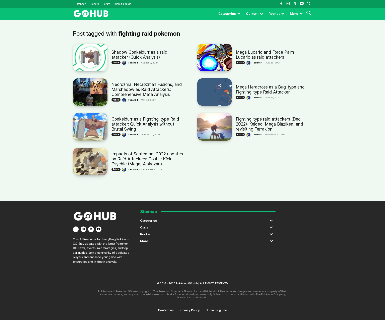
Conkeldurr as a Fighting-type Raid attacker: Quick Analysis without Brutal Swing (145, 124)
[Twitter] (294, 3)
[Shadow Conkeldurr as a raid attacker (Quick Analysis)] (90, 57)
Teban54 (133, 62)
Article (116, 62)
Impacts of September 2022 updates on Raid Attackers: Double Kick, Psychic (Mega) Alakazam (147, 158)
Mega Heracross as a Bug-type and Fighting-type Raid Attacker (270, 90)
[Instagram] (288, 3)
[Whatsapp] (308, 3)
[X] (91, 229)
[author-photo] (124, 63)
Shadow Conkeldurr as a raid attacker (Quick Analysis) (139, 55)
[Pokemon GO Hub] (91, 14)
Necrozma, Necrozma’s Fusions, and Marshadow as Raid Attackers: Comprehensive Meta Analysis (146, 89)
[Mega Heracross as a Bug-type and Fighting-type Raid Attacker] (214, 92)
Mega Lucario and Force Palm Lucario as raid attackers (265, 55)
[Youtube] (301, 3)
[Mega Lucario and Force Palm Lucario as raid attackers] (214, 57)
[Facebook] (281, 3)
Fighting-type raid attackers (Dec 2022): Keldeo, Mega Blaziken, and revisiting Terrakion (269, 124)
